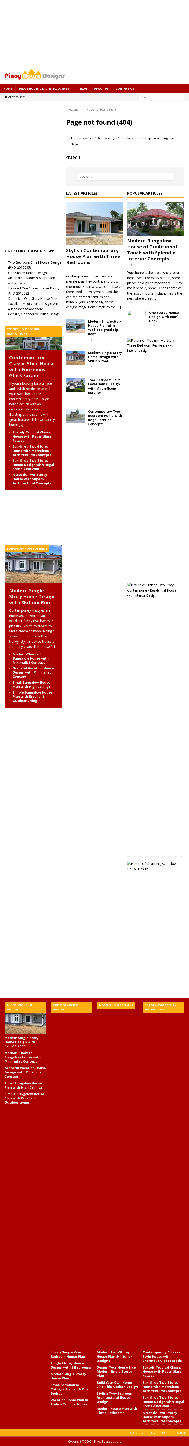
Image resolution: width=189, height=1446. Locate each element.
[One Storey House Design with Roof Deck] (136, 316)
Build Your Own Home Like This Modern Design (117, 1384)
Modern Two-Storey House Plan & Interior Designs (114, 1356)
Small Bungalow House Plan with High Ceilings (32, 684)
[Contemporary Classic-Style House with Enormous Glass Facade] (33, 347)
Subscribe (179, 1432)
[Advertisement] (94, 32)
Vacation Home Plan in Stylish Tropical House (69, 1402)
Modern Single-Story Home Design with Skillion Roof (105, 356)
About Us (101, 89)
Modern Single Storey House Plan (68, 1376)
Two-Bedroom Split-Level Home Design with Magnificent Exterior (104, 386)
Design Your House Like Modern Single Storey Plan (116, 1371)
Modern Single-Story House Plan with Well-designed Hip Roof (105, 327)
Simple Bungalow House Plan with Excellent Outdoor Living (32, 696)
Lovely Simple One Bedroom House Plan (68, 1354)
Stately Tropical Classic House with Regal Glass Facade (32, 436)
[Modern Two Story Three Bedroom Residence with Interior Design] (154, 345)
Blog (83, 89)
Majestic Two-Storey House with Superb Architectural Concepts (32, 478)
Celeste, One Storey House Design (34, 314)
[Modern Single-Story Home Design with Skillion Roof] (75, 358)
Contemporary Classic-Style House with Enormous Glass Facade (32, 366)
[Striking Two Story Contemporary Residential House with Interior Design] (154, 590)
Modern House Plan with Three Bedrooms (117, 1410)
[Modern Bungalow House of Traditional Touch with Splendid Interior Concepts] (155, 219)
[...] (119, 307)
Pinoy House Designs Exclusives (44, 89)
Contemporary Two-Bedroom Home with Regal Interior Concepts (105, 417)
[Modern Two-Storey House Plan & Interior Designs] (117, 1175)
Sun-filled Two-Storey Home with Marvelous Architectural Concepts (32, 450)
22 (132, 265)
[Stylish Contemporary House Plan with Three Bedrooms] (94, 223)
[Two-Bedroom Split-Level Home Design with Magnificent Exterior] (75, 385)
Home (7, 89)
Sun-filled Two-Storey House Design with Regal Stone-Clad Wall (33, 464)
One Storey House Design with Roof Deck (164, 316)
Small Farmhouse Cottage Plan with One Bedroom (70, 1389)
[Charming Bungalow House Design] (154, 866)
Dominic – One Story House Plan (32, 298)
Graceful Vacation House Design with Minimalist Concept (33, 672)
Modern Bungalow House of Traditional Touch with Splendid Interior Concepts (152, 250)
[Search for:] (161, 96)
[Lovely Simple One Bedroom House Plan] (71, 1175)
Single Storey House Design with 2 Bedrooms (71, 1365)
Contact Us (125, 89)
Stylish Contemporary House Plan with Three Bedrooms (93, 256)
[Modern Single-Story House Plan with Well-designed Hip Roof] (75, 326)
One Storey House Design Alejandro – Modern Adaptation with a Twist (31, 278)
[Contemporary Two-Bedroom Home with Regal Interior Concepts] (75, 416)
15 (153, 326)
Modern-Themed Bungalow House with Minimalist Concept (31, 658)
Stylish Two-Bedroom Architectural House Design (114, 1397)
